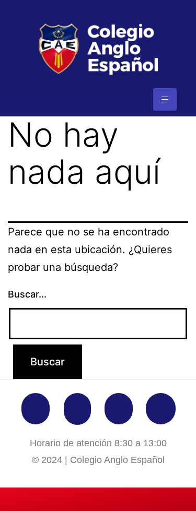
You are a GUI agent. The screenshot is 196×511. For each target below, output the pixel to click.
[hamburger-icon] (165, 99)
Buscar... (27, 294)
